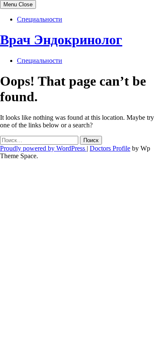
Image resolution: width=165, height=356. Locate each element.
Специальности (39, 19)
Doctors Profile (110, 148)
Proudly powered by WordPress (43, 148)
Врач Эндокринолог (61, 39)
